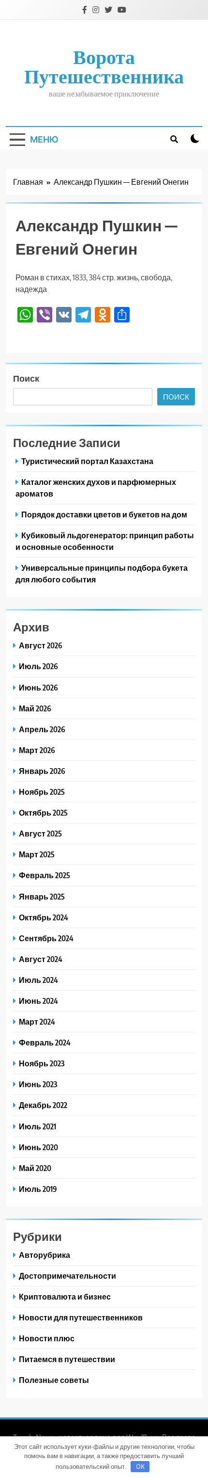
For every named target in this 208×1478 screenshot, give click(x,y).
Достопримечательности (67, 1275)
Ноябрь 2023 (41, 1063)
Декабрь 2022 (43, 1105)
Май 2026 (35, 708)
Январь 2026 (42, 771)
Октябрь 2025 (43, 812)
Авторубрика (44, 1255)
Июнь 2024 (38, 1001)
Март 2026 (37, 750)
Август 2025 (40, 833)
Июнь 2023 (38, 1084)
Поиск (26, 378)
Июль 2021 (37, 1126)
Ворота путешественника (104, 66)
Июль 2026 (38, 666)
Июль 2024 (38, 980)
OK (140, 1466)
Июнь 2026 (38, 687)
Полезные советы (54, 1380)
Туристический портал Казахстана (87, 461)
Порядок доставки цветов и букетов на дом (104, 514)
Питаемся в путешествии (67, 1359)
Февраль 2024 (45, 1042)
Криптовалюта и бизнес (65, 1296)
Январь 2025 (42, 896)
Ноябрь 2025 (42, 792)
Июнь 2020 (38, 1147)
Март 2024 (37, 1021)
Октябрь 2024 (43, 917)
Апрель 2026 (42, 729)
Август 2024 (40, 959)
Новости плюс (46, 1338)
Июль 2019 (38, 1189)
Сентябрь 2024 (46, 938)
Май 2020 (35, 1168)
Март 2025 (37, 854)
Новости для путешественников (81, 1317)
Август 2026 (40, 645)
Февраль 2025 (44, 875)
